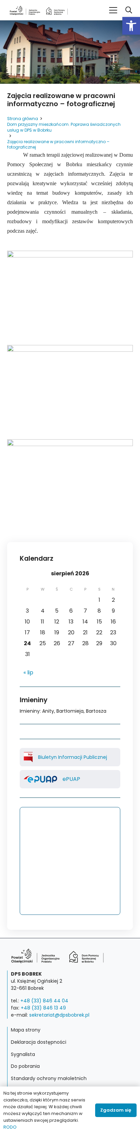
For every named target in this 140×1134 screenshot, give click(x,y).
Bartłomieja (70, 711)
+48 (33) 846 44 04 (44, 1000)
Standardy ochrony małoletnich (49, 1078)
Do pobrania (25, 1066)
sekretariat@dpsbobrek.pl (59, 1015)
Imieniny (30, 711)
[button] (131, 26)
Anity (48, 711)
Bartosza (96, 711)
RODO (10, 1127)
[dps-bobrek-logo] (39, 10)
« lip (28, 672)
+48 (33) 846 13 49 (43, 1007)
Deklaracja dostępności (38, 1042)
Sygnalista (23, 1054)
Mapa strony (25, 1029)
